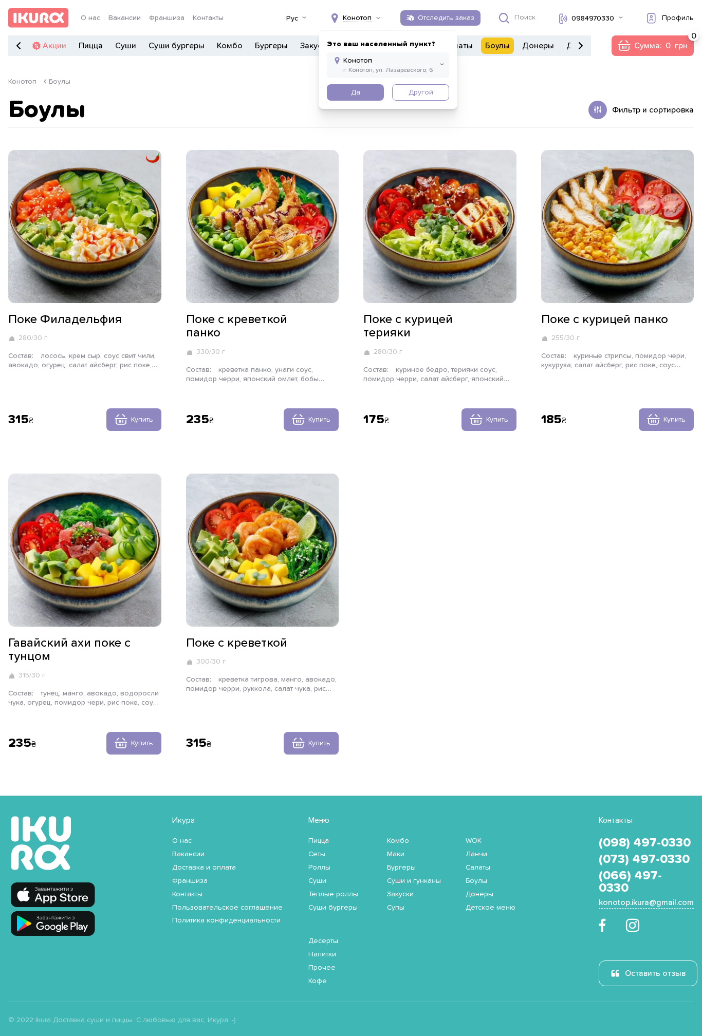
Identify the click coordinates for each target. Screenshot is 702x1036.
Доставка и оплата (204, 867)
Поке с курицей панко (604, 319)
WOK (474, 840)
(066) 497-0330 (630, 882)
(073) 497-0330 (644, 859)
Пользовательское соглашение (227, 907)
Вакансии (124, 18)
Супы (395, 907)
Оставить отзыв (655, 973)
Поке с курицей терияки (408, 326)
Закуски (315, 46)
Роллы (319, 867)
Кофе (317, 981)
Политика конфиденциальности (226, 920)
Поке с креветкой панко (236, 326)
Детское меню (490, 907)
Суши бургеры (177, 46)
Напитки (322, 954)
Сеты (316, 854)
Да (355, 92)
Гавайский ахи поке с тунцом (69, 650)
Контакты (208, 18)
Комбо (230, 46)
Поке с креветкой (236, 643)
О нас (90, 18)
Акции (54, 46)
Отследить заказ (446, 18)
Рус (292, 18)
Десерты (323, 941)
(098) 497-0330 (645, 843)
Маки (395, 854)
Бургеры (271, 46)
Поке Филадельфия (65, 319)
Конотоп (22, 81)
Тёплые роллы (333, 894)
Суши (125, 46)
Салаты (458, 46)
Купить (142, 419)
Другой (421, 92)
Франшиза (166, 18)
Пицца (91, 46)
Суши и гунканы (414, 880)
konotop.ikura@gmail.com (646, 902)
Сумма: (652, 46)
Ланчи (476, 854)
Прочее (322, 967)
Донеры (538, 46)
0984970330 (592, 18)
